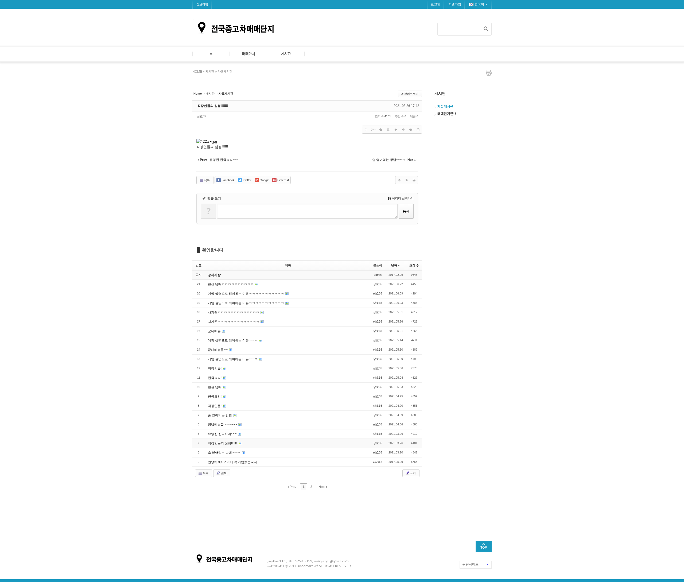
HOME (197, 72)
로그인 (435, 4)
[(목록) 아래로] (403, 129)
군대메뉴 (214, 331)
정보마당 (202, 4)
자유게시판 (225, 72)
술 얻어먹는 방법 (220, 415)
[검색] (486, 28)
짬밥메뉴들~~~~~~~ (223, 424)
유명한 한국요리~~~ (223, 434)
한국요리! (215, 378)
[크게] (380, 129)
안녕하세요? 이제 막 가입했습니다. (233, 462)
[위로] (395, 129)
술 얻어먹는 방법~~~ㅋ (225, 453)
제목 (288, 265)
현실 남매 (215, 387)
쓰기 (412, 473)
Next (322, 487)
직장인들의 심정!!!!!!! (212, 106)
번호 (198, 265)
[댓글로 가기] (410, 129)
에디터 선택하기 (402, 198)
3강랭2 (377, 461)
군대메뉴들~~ (218, 350)
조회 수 (414, 265)
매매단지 (248, 54)
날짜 (394, 265)
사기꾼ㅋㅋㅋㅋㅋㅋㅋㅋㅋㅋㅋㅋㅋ (234, 312)
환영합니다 (212, 250)
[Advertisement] (289, 509)
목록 (206, 180)
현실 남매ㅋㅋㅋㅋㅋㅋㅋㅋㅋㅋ (231, 284)
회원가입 (454, 4)
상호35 (201, 116)
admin (378, 274)
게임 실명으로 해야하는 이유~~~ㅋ (233, 340)
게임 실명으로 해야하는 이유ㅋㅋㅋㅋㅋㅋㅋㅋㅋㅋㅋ (246, 294)
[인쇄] (418, 129)
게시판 (286, 54)
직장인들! (215, 368)
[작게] (388, 129)
